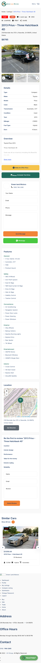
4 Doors (34, 129)
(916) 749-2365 (18, 187)
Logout (4, 596)
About (4, 610)
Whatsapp (21, 240)
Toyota (35, 96)
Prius (35, 100)
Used (12, 17)
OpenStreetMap (26, 416)
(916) (5, 648)
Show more (7, 159)
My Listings (5, 585)
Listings (9, 12)
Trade (4, 604)
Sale (3, 602)
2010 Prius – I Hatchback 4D (13, 554)
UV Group (10, 653)
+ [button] (6, 391)
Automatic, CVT (32, 109)
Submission (5, 590)
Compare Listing (7, 588)
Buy (3, 599)
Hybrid (35, 125)
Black (35, 105)
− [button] (6, 394)
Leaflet (18, 416)
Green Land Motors (12, 574)
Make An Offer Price (21, 168)
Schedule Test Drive (23, 175)
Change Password (8, 593)
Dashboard (5, 580)
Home (3, 12)
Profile (4, 583)
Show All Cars (6, 522)
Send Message (20, 234)
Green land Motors (18, 184)
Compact (34, 92)
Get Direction (11, 428)
